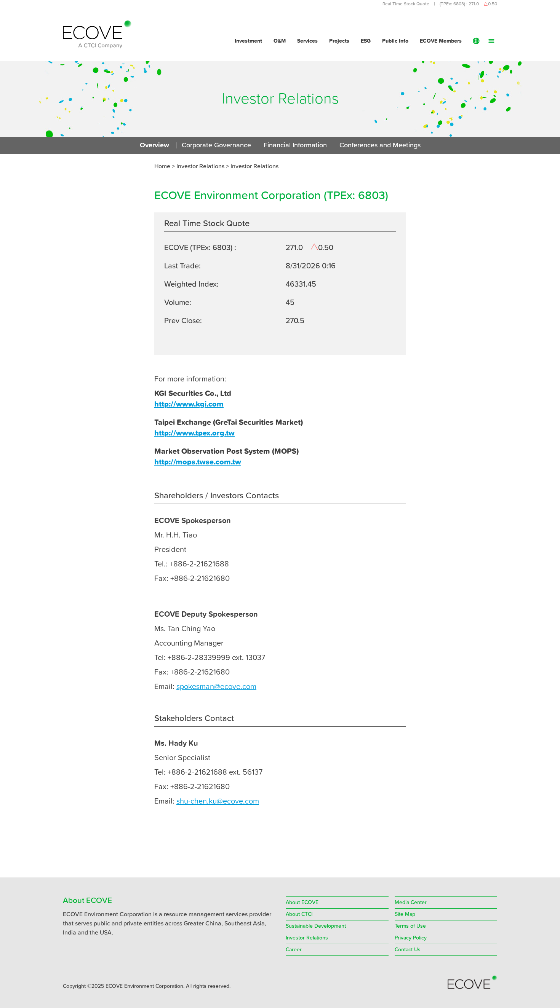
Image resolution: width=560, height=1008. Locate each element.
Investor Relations (254, 166)
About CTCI (299, 914)
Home (162, 166)
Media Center (411, 902)
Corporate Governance (216, 145)
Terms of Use (410, 926)
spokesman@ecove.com (216, 687)
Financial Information (295, 145)
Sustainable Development (316, 926)
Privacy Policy (411, 938)
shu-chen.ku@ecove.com (217, 801)
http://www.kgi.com (189, 404)
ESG (366, 41)
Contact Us (408, 949)
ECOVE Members (441, 41)
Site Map (405, 914)
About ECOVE (302, 902)
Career (294, 949)
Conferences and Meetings (380, 145)
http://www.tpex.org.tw (194, 433)
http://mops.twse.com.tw (197, 462)
